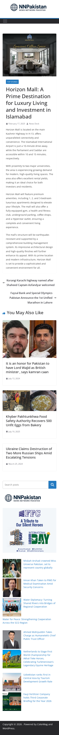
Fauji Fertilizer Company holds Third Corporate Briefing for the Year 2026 (37, 698)
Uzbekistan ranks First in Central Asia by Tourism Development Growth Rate (37, 678)
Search (52, 485)
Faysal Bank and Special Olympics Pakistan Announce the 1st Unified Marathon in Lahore (31, 297)
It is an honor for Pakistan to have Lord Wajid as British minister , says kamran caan (27, 367)
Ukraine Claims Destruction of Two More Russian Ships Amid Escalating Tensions (29, 453)
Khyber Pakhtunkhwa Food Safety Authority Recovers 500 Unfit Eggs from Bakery (29, 420)
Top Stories (12, 82)
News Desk (34, 123)
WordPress (8, 728)
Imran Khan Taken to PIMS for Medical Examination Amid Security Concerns (39, 584)
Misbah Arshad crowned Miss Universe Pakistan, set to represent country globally (39, 564)
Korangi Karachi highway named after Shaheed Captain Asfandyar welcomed (31, 283)
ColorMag (42, 724)
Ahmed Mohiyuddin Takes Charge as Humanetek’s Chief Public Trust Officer (39, 635)
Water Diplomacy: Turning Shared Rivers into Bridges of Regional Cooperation (39, 603)
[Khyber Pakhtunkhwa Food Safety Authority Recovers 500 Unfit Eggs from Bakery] (29, 392)
